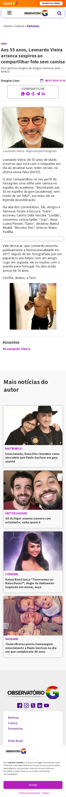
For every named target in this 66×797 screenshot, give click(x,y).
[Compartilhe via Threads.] (33, 95)
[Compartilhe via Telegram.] (38, 95)
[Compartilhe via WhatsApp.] (23, 95)
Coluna (12, 723)
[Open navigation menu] (9, 13)
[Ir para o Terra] (11, 3)
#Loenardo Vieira (16, 349)
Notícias (13, 718)
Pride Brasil (15, 741)
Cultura (19, 26)
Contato (45, 792)
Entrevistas (15, 728)
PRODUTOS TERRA (51, 3)
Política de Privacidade (29, 792)
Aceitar (33, 784)
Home (8, 26)
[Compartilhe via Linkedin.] (43, 95)
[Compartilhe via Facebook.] (28, 95)
